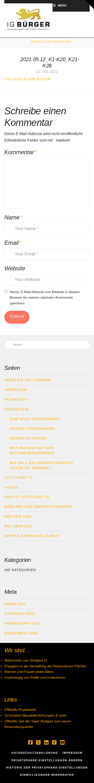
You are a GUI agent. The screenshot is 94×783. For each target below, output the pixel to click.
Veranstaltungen (28, 438)
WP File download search (32, 536)
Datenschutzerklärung (35, 752)
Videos (12, 487)
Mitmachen (16, 399)
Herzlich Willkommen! (28, 380)
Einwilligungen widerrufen (47, 774)
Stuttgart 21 (19, 478)
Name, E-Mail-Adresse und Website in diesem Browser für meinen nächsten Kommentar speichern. (45, 297)
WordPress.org (21, 633)
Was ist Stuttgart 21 (27, 497)
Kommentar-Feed (22, 623)
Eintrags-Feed (20, 614)
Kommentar (20, 152)
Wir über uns (18, 526)
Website (14, 268)
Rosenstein (17, 409)
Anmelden (15, 604)
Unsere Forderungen (32, 429)
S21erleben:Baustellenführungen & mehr (35, 715)
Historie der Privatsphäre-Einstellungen (47, 767)
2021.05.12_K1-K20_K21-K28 (27, 79)
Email (12, 242)
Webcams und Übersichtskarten (39, 507)
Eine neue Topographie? (35, 419)
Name (13, 217)
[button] (89, 4)
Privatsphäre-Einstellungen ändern (47, 760)
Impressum (16, 390)
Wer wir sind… (20, 516)
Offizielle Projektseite (20, 709)
